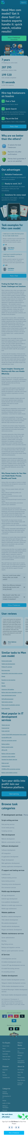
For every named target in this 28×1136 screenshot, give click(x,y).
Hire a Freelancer (14, 1133)
